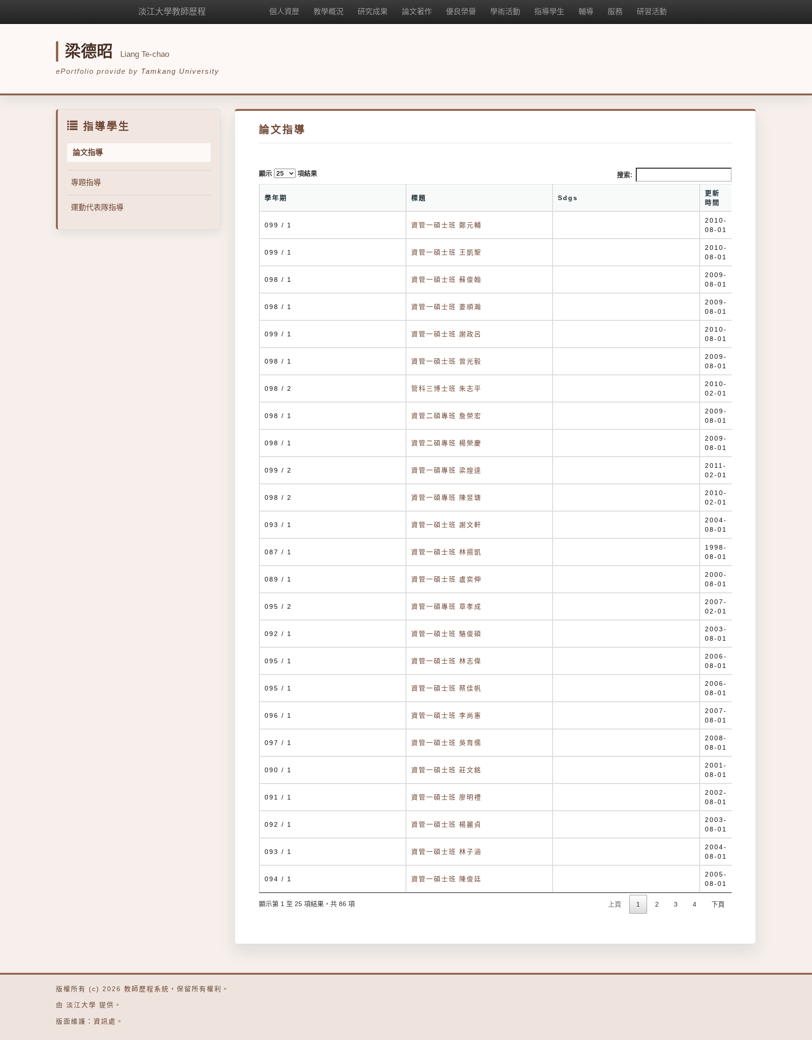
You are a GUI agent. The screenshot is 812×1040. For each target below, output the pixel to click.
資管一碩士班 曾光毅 (446, 361)
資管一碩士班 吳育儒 (446, 742)
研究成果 (373, 12)
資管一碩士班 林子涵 (446, 851)
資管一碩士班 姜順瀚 (446, 306)
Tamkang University (180, 71)
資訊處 (105, 1021)
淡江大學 (81, 1005)
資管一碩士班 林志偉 (446, 661)
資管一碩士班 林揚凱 (446, 552)
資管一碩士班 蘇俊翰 (446, 279)
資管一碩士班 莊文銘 (446, 770)
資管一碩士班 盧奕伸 (446, 579)
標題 (418, 198)
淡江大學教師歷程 (172, 11)
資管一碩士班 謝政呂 (446, 334)
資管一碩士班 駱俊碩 (446, 633)
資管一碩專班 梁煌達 (446, 470)
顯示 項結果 (288, 173)
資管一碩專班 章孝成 (446, 606)
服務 (615, 12)
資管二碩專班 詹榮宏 (446, 415)
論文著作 (417, 12)
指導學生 (549, 12)
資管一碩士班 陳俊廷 (446, 879)
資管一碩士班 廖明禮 (446, 797)
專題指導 (86, 182)
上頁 (614, 904)
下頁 (718, 904)
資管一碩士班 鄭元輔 (446, 225)
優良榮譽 (461, 12)
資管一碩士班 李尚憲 (446, 715)
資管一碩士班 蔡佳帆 (446, 688)
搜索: (624, 175)
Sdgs (568, 198)
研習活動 (652, 12)
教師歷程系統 (146, 989)
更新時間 (712, 197)
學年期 (276, 198)
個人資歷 (284, 12)
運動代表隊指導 (97, 207)
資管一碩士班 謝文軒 (446, 524)
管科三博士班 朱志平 (446, 388)
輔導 (585, 12)
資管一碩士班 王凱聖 (446, 252)
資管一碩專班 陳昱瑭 (446, 497)
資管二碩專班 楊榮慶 (446, 443)
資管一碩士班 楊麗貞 (446, 824)
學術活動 (505, 12)
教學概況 (328, 12)
